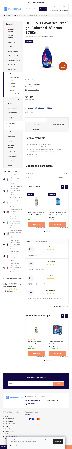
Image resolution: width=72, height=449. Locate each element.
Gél (12, 80)
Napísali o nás (9, 434)
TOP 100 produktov (13, 51)
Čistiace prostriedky (13, 56)
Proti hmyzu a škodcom (11, 146)
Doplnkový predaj (12, 156)
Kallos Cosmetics (12, 69)
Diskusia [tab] (36, 124)
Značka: (29, 112)
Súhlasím (58, 441)
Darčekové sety (12, 123)
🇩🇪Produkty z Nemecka (11, 30)
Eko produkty (11, 136)
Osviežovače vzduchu (14, 60)
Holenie (10, 141)
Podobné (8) (35, 129)
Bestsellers (11, 161)
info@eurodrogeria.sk (34, 400)
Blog (6, 426)
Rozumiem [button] (66, 446)
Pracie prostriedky (14, 77)
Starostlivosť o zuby (13, 99)
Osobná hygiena (12, 112)
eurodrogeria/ (31, 403)
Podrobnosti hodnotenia (48, 36)
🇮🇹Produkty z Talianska (11, 36)
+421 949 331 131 (53, 400)
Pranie (9, 74)
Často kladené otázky (11, 436)
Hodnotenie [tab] (57, 120)
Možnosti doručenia (33, 90)
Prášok (13, 87)
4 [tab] (49, 231)
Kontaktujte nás (9, 431)
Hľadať (42, 9)
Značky (10, 165)
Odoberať (58, 383)
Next (66, 187)
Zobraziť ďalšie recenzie (60, 306)
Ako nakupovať (9, 421)
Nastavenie (14, 446)
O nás (4, 2)
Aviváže (11, 91)
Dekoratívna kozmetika (11, 118)
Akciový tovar (11, 42)
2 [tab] (46, 231)
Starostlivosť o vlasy (13, 65)
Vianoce (11, 127)
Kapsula (13, 83)
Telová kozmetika (12, 108)
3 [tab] (47, 231)
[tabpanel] (36, 210)
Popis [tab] (36, 120)
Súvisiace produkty (57, 124)
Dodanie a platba (13, 2)
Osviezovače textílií (14, 94)
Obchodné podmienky (11, 429)
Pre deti (10, 103)
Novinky (10, 47)
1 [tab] (44, 231)
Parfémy (10, 132)
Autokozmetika (12, 152)
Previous (62, 187)
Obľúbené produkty (10, 424)
